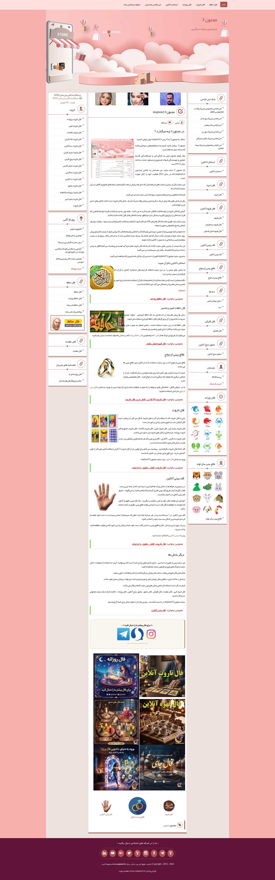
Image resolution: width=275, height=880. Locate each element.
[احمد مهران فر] (170, 99)
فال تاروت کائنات (74, 132)
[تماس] (137, 853)
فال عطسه (77, 351)
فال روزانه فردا (75, 374)
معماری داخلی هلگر (74, 235)
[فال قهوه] (162, 722)
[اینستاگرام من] (146, 853)
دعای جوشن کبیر (214, 300)
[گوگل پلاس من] (121, 853)
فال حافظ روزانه (136, 335)
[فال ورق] (116, 768)
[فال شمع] (116, 722)
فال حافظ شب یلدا (74, 305)
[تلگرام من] (162, 853)
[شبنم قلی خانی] (105, 99)
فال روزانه (187, 4)
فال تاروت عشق (75, 185)
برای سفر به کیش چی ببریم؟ (70, 242)
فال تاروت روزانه (74, 119)
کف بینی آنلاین (175, 535)
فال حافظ (213, 4)
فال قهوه (218, 218)
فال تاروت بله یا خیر (73, 199)
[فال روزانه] (116, 677)
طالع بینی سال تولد (214, 518)
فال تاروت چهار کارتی (73, 152)
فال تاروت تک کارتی (73, 139)
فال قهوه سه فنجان (213, 224)
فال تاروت (200, 4)
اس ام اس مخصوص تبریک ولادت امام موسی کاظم (209, 110)
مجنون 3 (209, 19)
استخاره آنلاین (172, 4)
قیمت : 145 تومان (67, 99)
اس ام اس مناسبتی (153, 4)
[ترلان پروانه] (138, 99)
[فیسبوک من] (154, 853)
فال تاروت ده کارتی (73, 179)
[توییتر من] (129, 853)
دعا (220, 307)
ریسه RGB (217, 377)
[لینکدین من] (104, 853)
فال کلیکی (217, 330)
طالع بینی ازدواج (215, 277)
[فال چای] (162, 768)
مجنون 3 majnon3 (164, 112)
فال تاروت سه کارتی (73, 145)
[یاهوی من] (170, 853)
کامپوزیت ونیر (76, 229)
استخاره (181, 290)
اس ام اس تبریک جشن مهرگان (209, 138)
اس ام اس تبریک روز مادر (211, 118)
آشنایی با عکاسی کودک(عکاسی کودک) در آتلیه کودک (69, 250)
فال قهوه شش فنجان (213, 231)
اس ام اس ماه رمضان (213, 125)
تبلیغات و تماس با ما (132, 4)
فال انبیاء (218, 194)
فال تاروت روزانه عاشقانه (71, 192)
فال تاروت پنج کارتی (73, 159)
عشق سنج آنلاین (215, 353)
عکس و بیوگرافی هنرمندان (70, 380)
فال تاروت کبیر (75, 125)
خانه (224, 4)
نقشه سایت (124, 871)
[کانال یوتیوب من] (112, 853)
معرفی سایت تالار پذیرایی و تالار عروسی (70, 260)
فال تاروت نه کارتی (74, 172)
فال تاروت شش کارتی (72, 165)
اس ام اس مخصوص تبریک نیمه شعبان (209, 146)
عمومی (166, 825)
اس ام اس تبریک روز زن (212, 131)
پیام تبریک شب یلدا (73, 311)
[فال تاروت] (162, 677)
